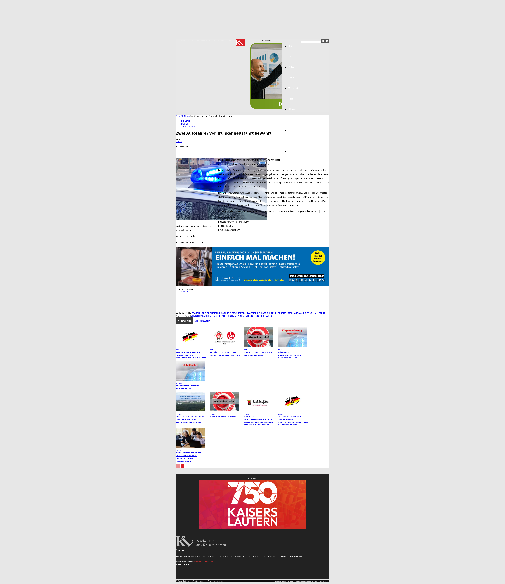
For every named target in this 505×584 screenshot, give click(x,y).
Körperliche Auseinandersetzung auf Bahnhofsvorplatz (290, 355)
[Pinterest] (199, 150)
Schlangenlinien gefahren (223, 416)
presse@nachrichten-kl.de (203, 561)
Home (183, 41)
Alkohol (184, 292)
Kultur (291, 141)
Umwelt (292, 120)
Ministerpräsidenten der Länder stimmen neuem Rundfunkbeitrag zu (232, 316)
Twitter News (189, 126)
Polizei (185, 123)
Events (191, 41)
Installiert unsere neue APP (291, 556)
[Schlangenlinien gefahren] (224, 411)
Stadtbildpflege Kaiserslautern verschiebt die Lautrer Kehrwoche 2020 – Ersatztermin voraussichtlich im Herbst (258, 313)
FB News (185, 116)
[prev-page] (178, 466)
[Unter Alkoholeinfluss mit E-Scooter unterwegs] (258, 346)
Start (178, 116)
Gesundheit (294, 130)
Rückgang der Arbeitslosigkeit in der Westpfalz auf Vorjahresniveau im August (190, 419)
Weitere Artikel (184, 321)
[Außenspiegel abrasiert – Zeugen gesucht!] (190, 380)
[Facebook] (180, 150)
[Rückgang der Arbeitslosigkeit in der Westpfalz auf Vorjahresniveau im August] (190, 411)
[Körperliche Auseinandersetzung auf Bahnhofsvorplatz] (292, 346)
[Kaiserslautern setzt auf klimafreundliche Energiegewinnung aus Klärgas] (190, 346)
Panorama (293, 151)
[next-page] (182, 466)
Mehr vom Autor (202, 321)
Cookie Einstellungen (283, 582)
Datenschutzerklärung (220, 41)
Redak (179, 142)
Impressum (202, 41)
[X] (189, 150)
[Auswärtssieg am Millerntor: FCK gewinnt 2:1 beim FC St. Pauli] (224, 346)
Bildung (280, 414)
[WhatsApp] (208, 150)
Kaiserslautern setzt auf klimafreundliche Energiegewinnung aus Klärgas (191, 355)
